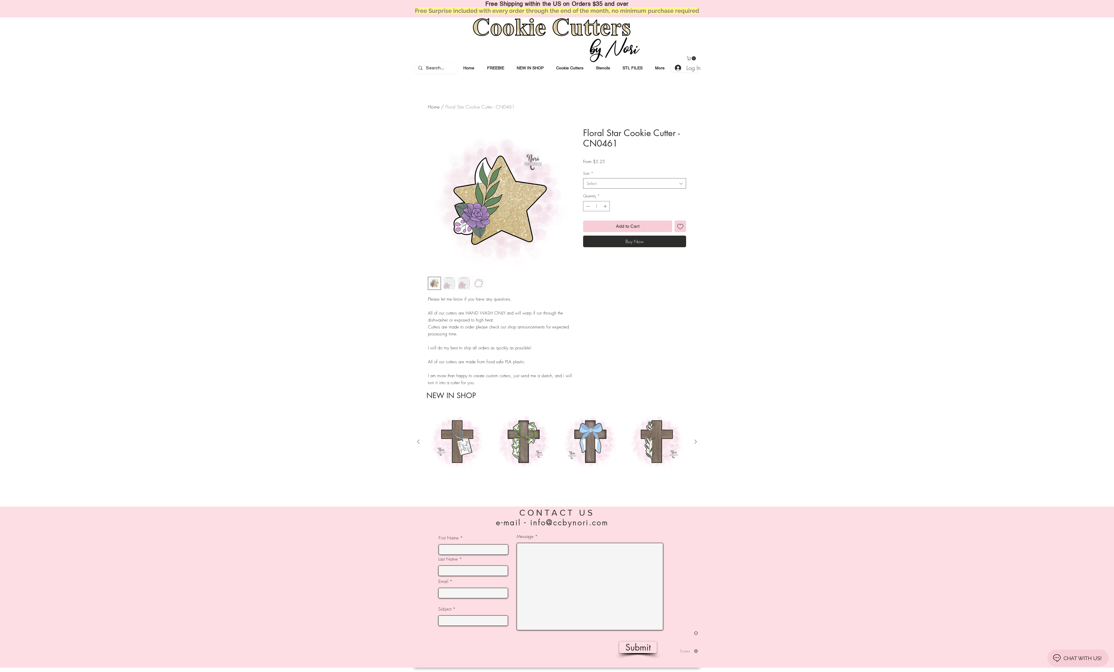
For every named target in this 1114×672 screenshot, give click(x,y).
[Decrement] (587, 206)
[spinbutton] (596, 206)
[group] (557, 451)
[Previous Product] (418, 441)
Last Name (448, 559)
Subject (444, 609)
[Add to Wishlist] (680, 226)
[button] (569, 68)
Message (525, 536)
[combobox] (634, 183)
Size (588, 173)
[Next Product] (695, 441)
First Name (449, 538)
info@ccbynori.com (569, 523)
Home (434, 107)
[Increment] (605, 206)
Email (443, 581)
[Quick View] (457, 441)
